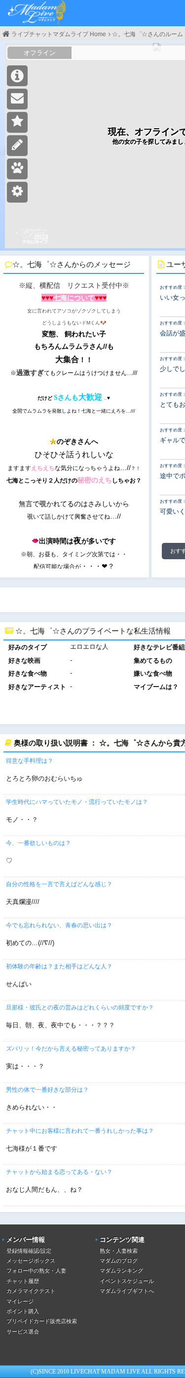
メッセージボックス (30, 1261)
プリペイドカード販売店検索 (41, 1321)
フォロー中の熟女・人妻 (36, 1270)
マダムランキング (121, 1270)
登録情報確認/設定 (28, 1251)
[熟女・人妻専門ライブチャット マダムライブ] (37, 13)
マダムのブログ (119, 1261)
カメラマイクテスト (30, 1291)
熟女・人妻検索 (119, 1251)
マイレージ (20, 1301)
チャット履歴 (22, 1281)
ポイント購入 (22, 1311)
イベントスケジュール (127, 1281)
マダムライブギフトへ (127, 1291)
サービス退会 (22, 1331)
